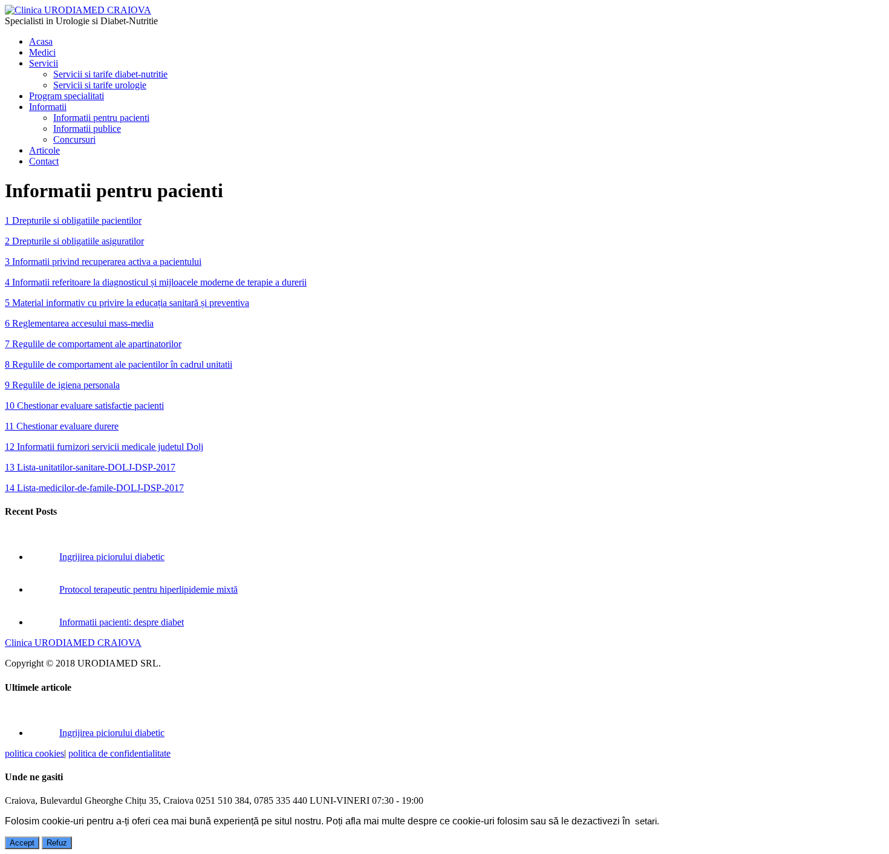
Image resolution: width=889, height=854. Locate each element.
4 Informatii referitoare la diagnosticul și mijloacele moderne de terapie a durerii (156, 282)
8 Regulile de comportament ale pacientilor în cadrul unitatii (118, 364)
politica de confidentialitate (119, 753)
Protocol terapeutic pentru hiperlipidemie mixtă (148, 589)
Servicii (43, 63)
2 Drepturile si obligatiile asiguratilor (74, 241)
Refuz (57, 842)
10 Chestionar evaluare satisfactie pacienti (84, 405)
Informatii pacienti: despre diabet (121, 622)
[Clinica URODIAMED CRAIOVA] (78, 10)
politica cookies (34, 753)
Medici (42, 52)
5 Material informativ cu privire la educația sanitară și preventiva (127, 303)
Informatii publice (87, 128)
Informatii (48, 107)
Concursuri (74, 139)
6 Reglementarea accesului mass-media (79, 323)
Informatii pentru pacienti (101, 117)
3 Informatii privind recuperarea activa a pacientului (103, 261)
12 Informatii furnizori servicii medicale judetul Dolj (104, 447)
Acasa (41, 41)
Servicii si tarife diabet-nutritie (110, 74)
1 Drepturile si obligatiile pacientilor (73, 220)
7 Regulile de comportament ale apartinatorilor (93, 344)
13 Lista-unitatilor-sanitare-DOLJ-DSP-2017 (90, 467)
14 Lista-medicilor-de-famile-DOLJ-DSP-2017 (94, 488)
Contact (44, 161)
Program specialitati (66, 96)
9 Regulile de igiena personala (62, 385)
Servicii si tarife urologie (99, 85)
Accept (22, 842)
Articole (44, 150)
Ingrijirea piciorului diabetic (111, 557)
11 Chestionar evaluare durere (62, 426)
